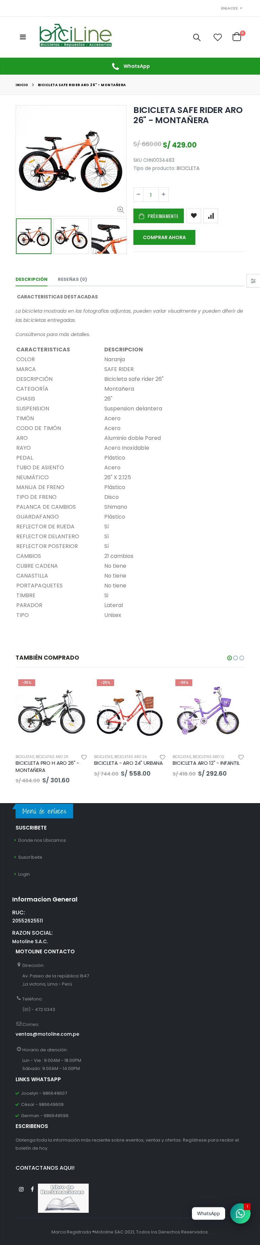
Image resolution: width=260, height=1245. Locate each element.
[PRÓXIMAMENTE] (76, 688)
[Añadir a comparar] (210, 216)
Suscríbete (30, 857)
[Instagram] (21, 1189)
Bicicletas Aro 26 (52, 756)
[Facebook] (32, 1189)
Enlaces (229, 8)
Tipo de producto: (154, 168)
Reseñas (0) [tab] (72, 279)
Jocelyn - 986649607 (44, 1093)
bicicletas (25, 756)
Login (24, 874)
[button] (229, 658)
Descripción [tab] (31, 279)
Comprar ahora (164, 237)
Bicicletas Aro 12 (208, 756)
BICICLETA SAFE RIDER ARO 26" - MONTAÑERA (188, 115)
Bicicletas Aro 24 (130, 756)
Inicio (22, 85)
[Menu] (23, 37)
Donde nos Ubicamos (42, 840)
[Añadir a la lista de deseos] (194, 216)
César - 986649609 (42, 1104)
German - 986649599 (44, 1115)
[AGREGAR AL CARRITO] (155, 688)
